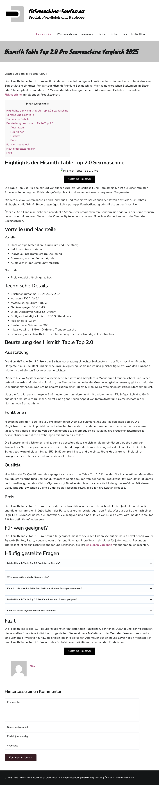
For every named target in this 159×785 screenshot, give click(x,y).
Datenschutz (50, 777)
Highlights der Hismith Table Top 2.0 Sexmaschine (37, 110)
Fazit (9, 153)
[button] (149, 34)
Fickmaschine (13, 94)
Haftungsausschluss (69, 777)
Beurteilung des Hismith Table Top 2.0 (29, 123)
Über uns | (110, 777)
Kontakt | (100, 777)
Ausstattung (18, 127)
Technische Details (17, 119)
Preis (13, 140)
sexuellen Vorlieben (99, 545)
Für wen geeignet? (17, 144)
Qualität (15, 136)
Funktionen (17, 132)
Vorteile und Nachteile (20, 115)
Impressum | (88, 777)
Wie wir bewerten (125, 777)
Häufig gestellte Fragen (20, 149)
